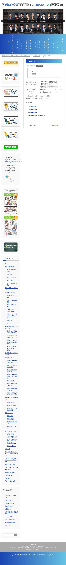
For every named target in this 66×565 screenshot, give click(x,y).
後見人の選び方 (11, 446)
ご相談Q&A (53, 44)
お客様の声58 (33, 112)
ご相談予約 (57, 44)
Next (64, 21)
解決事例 (35, 44)
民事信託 (7, 449)
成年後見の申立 (11, 443)
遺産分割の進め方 (10, 292)
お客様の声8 (32, 106)
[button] (15, 181)
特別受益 (9, 320)
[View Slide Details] (33, 21)
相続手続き (10, 280)
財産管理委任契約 (12, 437)
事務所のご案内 (9, 506)
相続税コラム (30, 44)
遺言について (9, 413)
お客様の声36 (33, 109)
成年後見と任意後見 (10, 431)
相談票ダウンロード (62, 44)
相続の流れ (10, 274)
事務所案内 (44, 44)
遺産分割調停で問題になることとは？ (12, 315)
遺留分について (9, 357)
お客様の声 (39, 44)
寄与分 (9, 323)
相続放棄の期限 (11, 405)
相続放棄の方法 (11, 402)
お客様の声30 (56, 125)
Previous (2, 21)
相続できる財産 (11, 277)
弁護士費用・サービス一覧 (12, 44)
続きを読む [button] (8, 173)
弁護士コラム (26, 44)
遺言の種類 (10, 416)
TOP (16, 56)
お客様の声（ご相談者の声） (37, 115)
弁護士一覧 (8, 44)
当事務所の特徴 (17, 44)
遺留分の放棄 (10, 381)
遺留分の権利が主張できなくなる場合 (12, 376)
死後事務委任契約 (12, 440)
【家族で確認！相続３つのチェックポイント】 (11, 460)
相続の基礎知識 (9, 266)
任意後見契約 (10, 434)
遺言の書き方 (10, 419)
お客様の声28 (32, 125)
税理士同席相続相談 (48, 44)
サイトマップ (9, 525)
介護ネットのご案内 (10, 481)
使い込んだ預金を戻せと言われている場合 (12, 348)
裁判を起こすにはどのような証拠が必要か (12, 342)
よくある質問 (21, 44)
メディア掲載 (9, 516)
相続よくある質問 (10, 464)
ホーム (3, 44)
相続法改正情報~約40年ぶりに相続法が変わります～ (11, 453)
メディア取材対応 (10, 519)
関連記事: (34, 74)
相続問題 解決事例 (10, 472)
